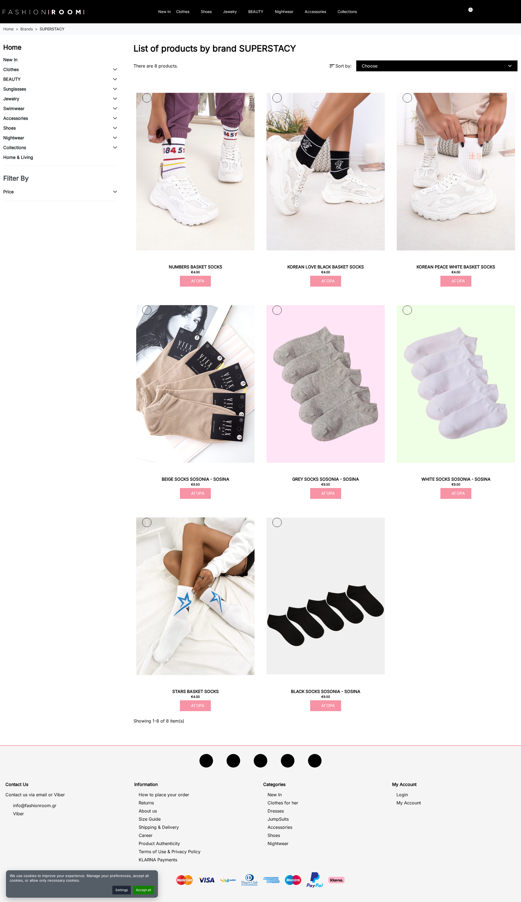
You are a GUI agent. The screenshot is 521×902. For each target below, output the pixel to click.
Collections (347, 11)
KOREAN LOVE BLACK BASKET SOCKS (325, 266)
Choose (437, 66)
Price (8, 191)
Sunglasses (14, 89)
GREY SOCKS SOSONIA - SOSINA (325, 479)
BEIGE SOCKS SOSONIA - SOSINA (195, 479)
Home (12, 47)
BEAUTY (255, 11)
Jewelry (230, 11)
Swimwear (13, 108)
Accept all (143, 890)
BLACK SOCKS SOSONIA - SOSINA (325, 691)
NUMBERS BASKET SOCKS (195, 266)
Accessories (315, 11)
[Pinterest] (315, 761)
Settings (121, 890)
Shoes (206, 11)
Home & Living (18, 157)
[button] (408, 11)
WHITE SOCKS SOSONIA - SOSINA (456, 479)
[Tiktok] (287, 761)
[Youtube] (233, 761)
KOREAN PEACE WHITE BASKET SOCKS (456, 266)
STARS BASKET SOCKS (195, 691)
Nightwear (284, 11)
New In (164, 11)
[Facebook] (206, 761)
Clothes (182, 11)
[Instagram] (260, 761)
